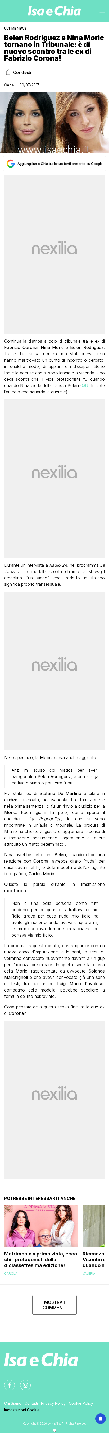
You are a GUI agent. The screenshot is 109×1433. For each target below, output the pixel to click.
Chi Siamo (12, 1403)
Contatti (31, 1403)
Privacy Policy (53, 1403)
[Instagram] (22, 1382)
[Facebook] (6, 1382)
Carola (10, 1274)
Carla (9, 85)
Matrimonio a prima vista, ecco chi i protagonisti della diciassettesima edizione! (40, 1259)
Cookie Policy (81, 1403)
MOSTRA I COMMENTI (54, 1305)
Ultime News (15, 28)
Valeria (89, 1274)
